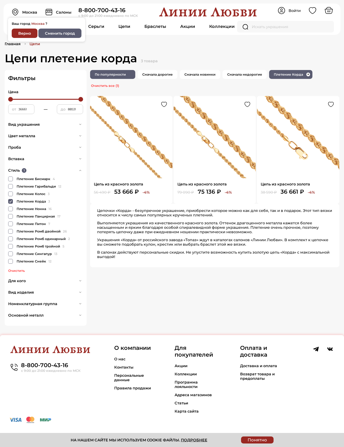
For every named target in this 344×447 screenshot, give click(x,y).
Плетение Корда (291, 74)
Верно (24, 33)
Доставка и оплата (258, 366)
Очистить (16, 271)
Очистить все (105, 86)
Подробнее (194, 440)
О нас (119, 359)
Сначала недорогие (244, 74)
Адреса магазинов (193, 395)
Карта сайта (187, 411)
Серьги (96, 26)
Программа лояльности (186, 384)
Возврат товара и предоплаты (257, 376)
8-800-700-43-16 (101, 10)
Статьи (181, 403)
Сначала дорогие (157, 74)
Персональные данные (129, 377)
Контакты (123, 367)
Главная (13, 44)
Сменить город (60, 33)
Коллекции (222, 26)
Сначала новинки (200, 74)
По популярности (110, 74)
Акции (187, 26)
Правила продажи (132, 388)
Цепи (124, 26)
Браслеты (155, 26)
